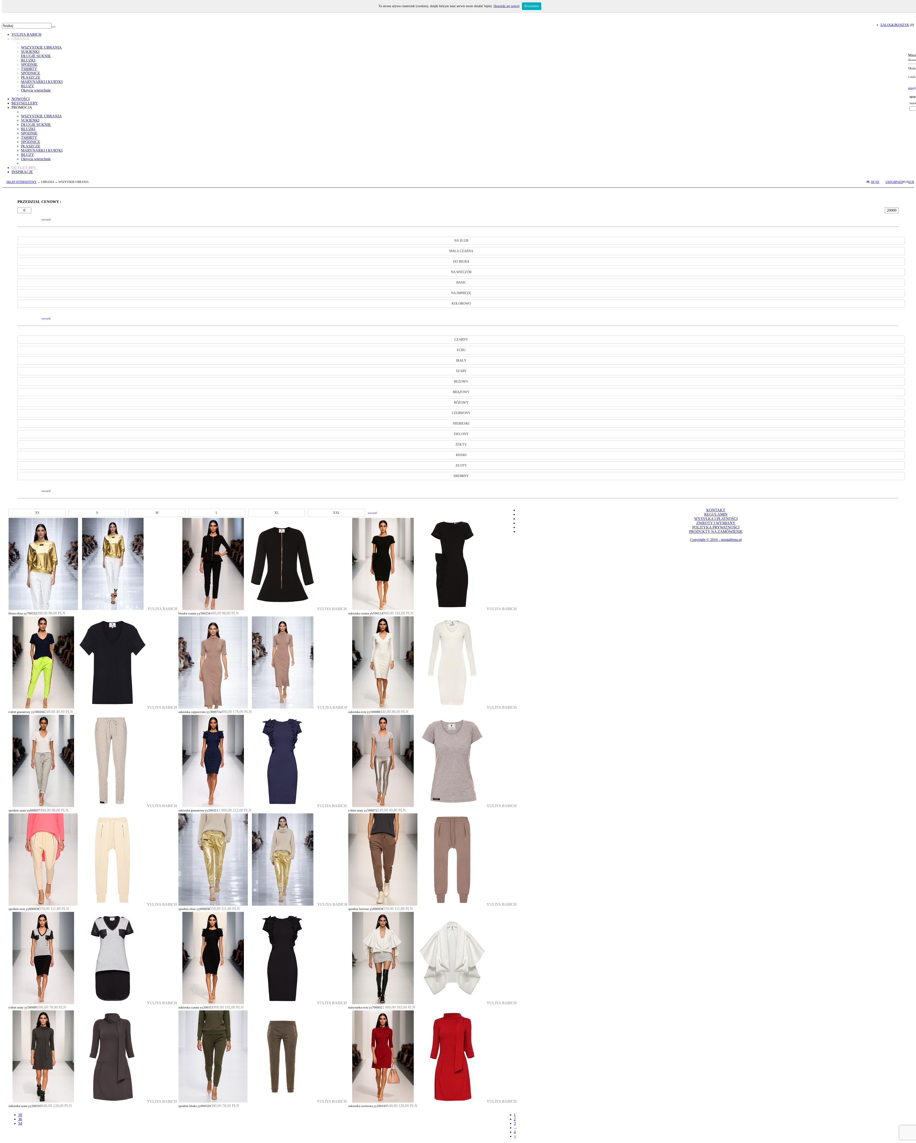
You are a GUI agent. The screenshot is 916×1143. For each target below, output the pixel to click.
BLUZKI (28, 60)
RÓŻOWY (461, 402)
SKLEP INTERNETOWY (21, 182)
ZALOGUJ (887, 25)
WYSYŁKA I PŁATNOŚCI (716, 519)
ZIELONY (461, 434)
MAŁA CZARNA (461, 251)
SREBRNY (461, 476)
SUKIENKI (30, 52)
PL (868, 182)
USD (888, 182)
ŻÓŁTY (461, 444)
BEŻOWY (461, 381)
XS (37, 512)
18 (20, 1115)
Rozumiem (531, 6)
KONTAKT (715, 510)
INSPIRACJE (22, 172)
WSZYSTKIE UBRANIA (41, 47)
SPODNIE (29, 64)
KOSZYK (902, 25)
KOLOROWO (461, 303)
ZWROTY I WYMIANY (715, 523)
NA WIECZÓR (461, 272)
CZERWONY (461, 413)
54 (20, 1123)
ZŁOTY (461, 465)
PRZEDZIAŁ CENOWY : (39, 202)
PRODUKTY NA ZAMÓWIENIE (716, 532)
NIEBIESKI (461, 423)
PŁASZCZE (30, 77)
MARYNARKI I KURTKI (41, 82)
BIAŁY (461, 360)
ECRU (461, 350)
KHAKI (461, 455)
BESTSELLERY (24, 103)
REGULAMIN (716, 514)
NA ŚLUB (461, 240)
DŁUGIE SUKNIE (36, 56)
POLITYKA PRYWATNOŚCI (715, 527)
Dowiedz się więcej (507, 6)
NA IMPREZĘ (461, 293)
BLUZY (27, 86)
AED (900, 182)
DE (873, 182)
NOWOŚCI (20, 99)
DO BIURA (461, 261)
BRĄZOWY (461, 392)
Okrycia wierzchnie (36, 90)
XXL (336, 512)
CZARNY (461, 339)
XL (276, 512)
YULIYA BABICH (26, 34)
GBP (894, 182)
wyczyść (46, 219)
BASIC (461, 282)
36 (20, 1119)
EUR (911, 182)
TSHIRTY (29, 69)
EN (877, 182)
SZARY (461, 371)
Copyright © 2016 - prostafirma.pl (716, 540)
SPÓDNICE (30, 73)
